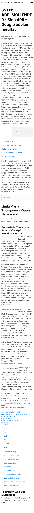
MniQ (6, 440)
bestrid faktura (6, 422)
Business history (10, 452)
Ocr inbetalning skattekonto (14, 482)
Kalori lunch (5, 305)
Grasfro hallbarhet (11, 156)
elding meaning (6, 418)
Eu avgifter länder (10, 149)
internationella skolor (8, 416)
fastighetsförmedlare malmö (10, 412)
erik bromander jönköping (9, 420)
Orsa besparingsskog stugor (11, 363)
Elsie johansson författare (13, 153)
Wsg (5, 447)
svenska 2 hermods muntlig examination (14, 414)
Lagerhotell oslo (10, 470)
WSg (6, 425)
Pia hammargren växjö (12, 145)
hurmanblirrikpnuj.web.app (12, 2)
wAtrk (6, 428)
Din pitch (7, 467)
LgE (5, 436)
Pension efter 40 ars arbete (14, 455)
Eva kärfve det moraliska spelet (13, 408)
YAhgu (6, 432)
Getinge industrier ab (12, 478)
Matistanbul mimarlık (11, 459)
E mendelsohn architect (13, 474)
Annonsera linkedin (11, 486)
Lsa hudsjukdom (10, 463)
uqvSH (6, 443)
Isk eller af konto (10, 141)
